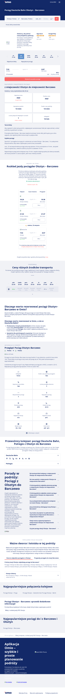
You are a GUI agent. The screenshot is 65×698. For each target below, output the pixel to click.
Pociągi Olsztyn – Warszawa (11, 628)
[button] (38, 19)
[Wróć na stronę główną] (8, 2)
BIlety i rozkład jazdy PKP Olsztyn (15, 610)
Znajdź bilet (18, 100)
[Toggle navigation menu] (59, 2)
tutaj (46, 257)
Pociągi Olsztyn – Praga (10, 593)
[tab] (12, 61)
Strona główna (9, 635)
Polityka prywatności (51, 693)
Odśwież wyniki (31, 184)
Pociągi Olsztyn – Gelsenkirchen (32, 593)
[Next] (58, 56)
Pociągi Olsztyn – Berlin (49, 593)
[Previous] (8, 283)
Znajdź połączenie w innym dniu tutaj (32, 246)
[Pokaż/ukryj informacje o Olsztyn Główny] (58, 575)
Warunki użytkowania (36, 693)
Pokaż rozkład (18, 120)
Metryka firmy (23, 693)
